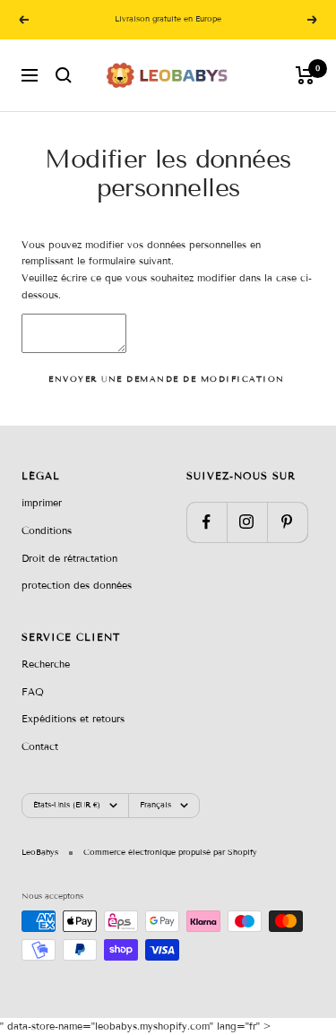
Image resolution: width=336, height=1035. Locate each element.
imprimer (42, 502)
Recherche (46, 664)
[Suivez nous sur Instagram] (247, 522)
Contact (40, 746)
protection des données (77, 585)
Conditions (47, 530)
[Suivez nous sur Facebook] (206, 522)
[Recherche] (64, 75)
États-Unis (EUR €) (66, 804)
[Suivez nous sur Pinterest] (287, 522)
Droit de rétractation (69, 558)
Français (155, 804)
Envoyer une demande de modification (166, 379)
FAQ (33, 692)
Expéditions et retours (73, 718)
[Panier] (305, 75)
